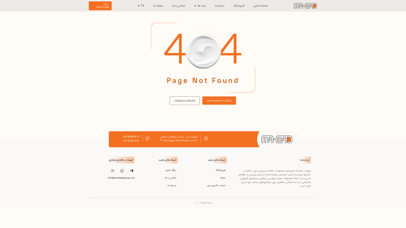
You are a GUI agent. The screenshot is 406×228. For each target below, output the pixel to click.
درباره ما (171, 185)
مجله (223, 178)
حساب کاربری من (216, 185)
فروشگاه (221, 170)
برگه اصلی (170, 170)
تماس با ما (170, 178)
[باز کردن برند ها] (195, 6)
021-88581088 (102, 6)
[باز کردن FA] (138, 6)
